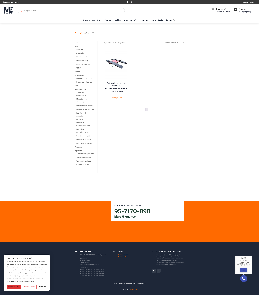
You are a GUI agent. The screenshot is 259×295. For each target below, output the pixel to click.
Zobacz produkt (116, 98)
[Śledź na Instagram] (131, 2)
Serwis (153, 20)
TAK (243, 270)
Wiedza (245, 2)
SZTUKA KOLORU (133, 289)
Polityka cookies (122, 257)
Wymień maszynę (141, 20)
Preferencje (42, 286)
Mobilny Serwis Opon (123, 20)
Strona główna (89, 20)
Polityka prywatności (123, 255)
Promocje (109, 20)
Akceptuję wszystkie (14, 286)
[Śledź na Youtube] (159, 271)
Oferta (99, 20)
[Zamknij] (252, 256)
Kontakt (169, 20)
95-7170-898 (132, 211)
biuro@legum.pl (125, 216)
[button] (243, 278)
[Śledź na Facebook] (127, 2)
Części (160, 20)
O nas (252, 2)
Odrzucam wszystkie (29, 286)
